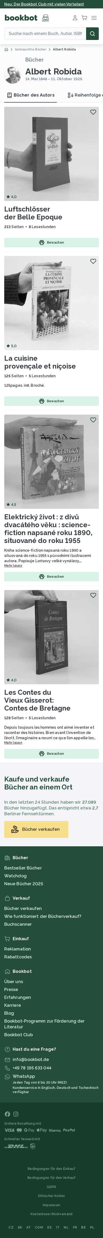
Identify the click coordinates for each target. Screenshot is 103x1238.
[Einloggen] (75, 18)
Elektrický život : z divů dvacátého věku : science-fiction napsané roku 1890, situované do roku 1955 (48, 529)
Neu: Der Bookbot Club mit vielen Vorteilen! (44, 4)
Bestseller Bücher (23, 867)
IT (58, 1227)
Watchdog (15, 875)
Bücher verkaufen (23, 908)
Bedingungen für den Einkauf (51, 1169)
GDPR (51, 1187)
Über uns (13, 981)
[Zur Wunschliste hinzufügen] (93, 112)
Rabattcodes (18, 956)
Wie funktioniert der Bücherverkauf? (43, 916)
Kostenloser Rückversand (52, 1214)
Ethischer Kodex (51, 1196)
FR (75, 1227)
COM (39, 1227)
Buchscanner (18, 924)
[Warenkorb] (84, 18)
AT (28, 1227)
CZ (10, 1227)
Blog (9, 1013)
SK (20, 1227)
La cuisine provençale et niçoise (40, 362)
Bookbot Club (18, 1034)
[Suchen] (92, 33)
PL (92, 1227)
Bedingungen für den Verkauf (51, 1178)
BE (83, 1227)
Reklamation (17, 949)
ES (49, 1227)
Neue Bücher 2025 (23, 883)
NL (66, 1227)
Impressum (51, 1205)
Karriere (12, 1005)
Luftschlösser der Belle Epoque (33, 213)
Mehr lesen (13, 565)
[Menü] (94, 18)
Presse (11, 989)
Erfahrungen (17, 997)
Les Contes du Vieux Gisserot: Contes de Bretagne (37, 700)
